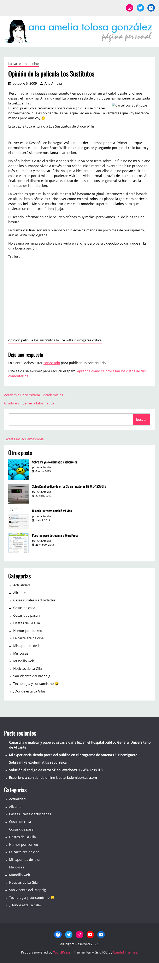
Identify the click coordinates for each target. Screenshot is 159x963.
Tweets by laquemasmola (24, 439)
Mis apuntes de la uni (29, 645)
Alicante (19, 592)
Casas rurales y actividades (34, 600)
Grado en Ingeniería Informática (29, 403)
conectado (51, 363)
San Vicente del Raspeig (31, 676)
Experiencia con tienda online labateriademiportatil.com (53, 777)
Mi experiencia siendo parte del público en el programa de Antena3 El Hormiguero (73, 755)
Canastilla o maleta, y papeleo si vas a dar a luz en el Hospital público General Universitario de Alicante (80, 745)
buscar (141, 419)
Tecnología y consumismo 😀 (36, 683)
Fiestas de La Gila (26, 623)
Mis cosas (20, 653)
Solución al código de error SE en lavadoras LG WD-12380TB (69, 486)
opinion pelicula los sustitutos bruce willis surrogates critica (55, 340)
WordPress (62, 952)
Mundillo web (23, 661)
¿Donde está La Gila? (29, 691)
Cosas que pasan (26, 615)
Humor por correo (27, 630)
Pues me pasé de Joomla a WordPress (55, 535)
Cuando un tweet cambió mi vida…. (53, 510)
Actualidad (21, 585)
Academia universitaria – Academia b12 (34, 395)
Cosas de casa (24, 608)
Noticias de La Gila (27, 668)
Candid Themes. (125, 952)
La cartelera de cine (23, 63)
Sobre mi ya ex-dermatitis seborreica (54, 461)
